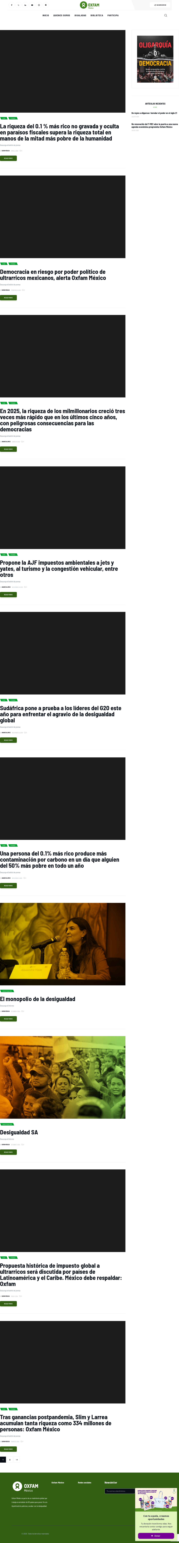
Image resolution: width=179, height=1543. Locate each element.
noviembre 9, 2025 (17, 878)
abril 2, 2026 (14, 151)
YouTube (81, 1504)
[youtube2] (32, 5)
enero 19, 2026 (16, 441)
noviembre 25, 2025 (17, 587)
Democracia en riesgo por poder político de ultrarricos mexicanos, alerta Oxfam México (53, 274)
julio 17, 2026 (135, 116)
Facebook (81, 1494)
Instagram (82, 1488)
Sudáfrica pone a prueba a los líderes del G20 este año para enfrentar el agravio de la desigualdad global (61, 714)
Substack (81, 1510)
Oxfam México (16, 1533)
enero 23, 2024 (15, 1441)
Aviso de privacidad (59, 1494)
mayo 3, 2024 (14, 1296)
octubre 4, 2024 (15, 1011)
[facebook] (12, 5)
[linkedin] (25, 5)
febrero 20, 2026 (16, 290)
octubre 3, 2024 (15, 1144)
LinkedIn (81, 1499)
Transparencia (57, 1499)
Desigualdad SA (19, 1132)
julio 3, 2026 (135, 130)
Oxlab (54, 1488)
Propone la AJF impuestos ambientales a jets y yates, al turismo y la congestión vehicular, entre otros (59, 568)
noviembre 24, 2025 (17, 732)
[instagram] (39, 5)
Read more (8, 158)
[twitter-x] (18, 5)
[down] (46, 5)
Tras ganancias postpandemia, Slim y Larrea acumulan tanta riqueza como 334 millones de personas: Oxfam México (55, 1423)
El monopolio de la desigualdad (37, 998)
